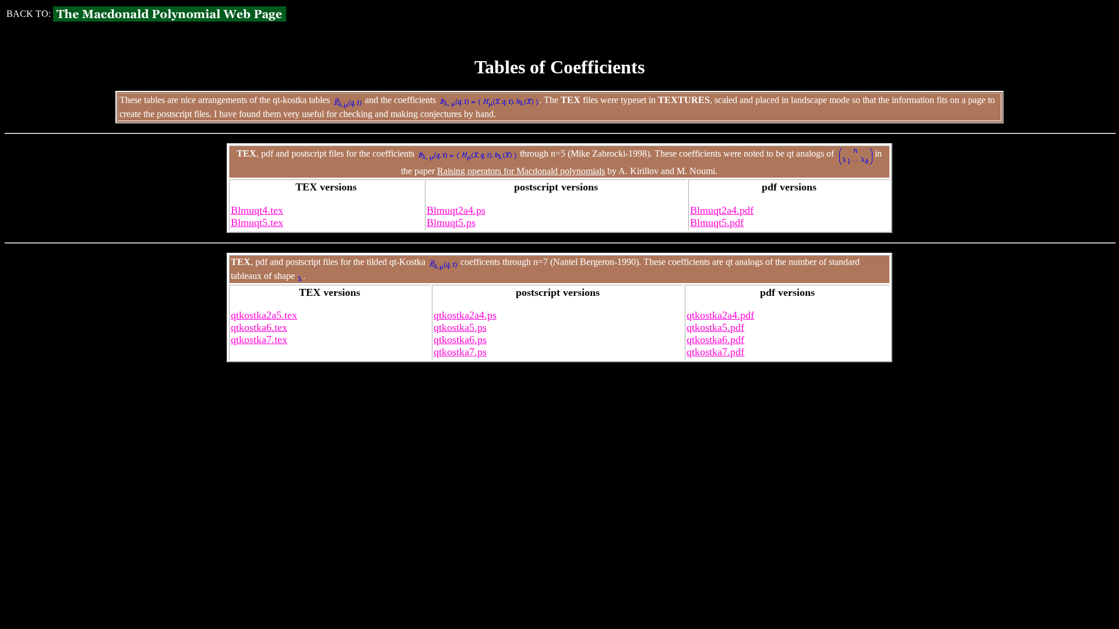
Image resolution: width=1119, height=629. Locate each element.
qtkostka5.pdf (715, 327)
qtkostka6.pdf (715, 339)
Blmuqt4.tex (257, 210)
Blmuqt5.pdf (717, 222)
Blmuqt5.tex (257, 222)
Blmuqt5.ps (451, 222)
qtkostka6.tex (259, 327)
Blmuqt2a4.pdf (722, 210)
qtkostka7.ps (460, 352)
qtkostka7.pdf (715, 352)
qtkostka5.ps (460, 327)
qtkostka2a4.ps (465, 315)
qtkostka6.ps (460, 339)
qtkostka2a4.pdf (720, 315)
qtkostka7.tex (259, 339)
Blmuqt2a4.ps (456, 210)
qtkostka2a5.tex (264, 315)
